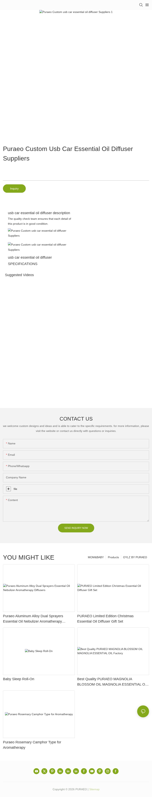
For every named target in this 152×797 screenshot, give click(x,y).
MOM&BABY (96, 557)
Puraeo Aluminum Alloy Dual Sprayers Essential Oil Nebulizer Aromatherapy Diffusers (33, 619)
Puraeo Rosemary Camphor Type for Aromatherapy (32, 745)
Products (113, 557)
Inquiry (14, 188)
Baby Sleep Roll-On (18, 679)
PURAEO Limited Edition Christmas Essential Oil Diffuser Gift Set (105, 618)
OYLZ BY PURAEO (135, 557)
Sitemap (94, 789)
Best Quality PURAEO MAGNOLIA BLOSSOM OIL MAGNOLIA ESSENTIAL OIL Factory (112, 682)
